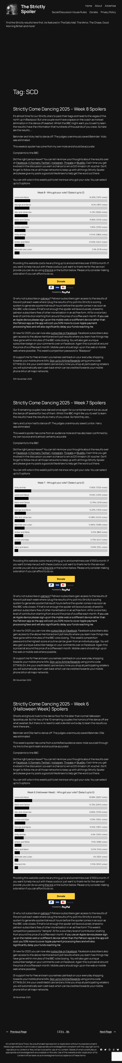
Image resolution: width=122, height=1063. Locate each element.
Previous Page (16, 1031)
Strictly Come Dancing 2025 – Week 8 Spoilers (59, 108)
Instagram (57, 162)
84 (67, 1031)
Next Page (108, 1031)
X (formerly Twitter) (39, 162)
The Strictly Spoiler (33, 9)
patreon (45, 298)
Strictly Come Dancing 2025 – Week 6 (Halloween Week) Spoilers (51, 706)
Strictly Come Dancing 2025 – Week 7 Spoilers (59, 402)
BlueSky (81, 162)
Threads (68, 162)
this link (49, 270)
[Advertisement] (61, 59)
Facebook (21, 162)
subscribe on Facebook (64, 333)
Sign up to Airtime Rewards (65, 360)
